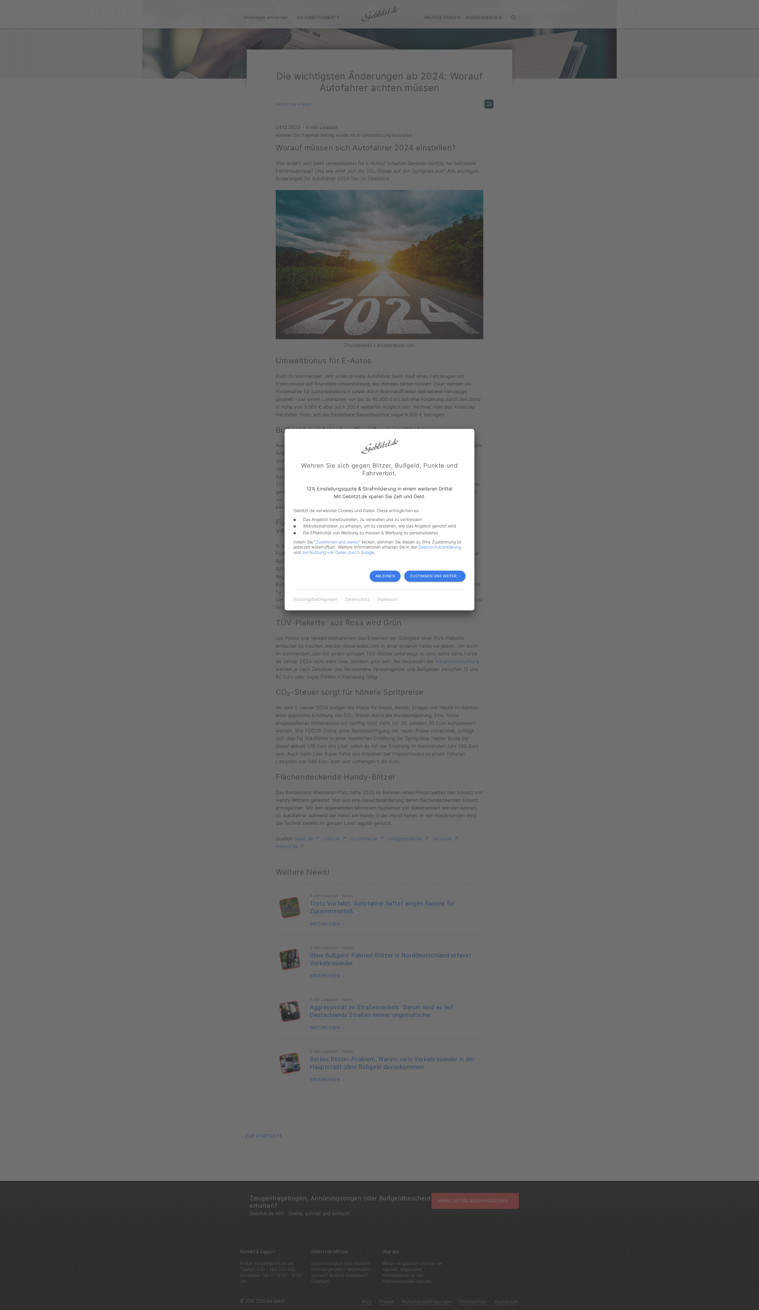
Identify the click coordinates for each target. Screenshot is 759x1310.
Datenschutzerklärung (439, 547)
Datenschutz (357, 599)
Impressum (387, 599)
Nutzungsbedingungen (315, 599)
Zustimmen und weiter (337, 541)
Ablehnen (385, 576)
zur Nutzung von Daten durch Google (338, 552)
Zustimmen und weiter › (435, 576)
